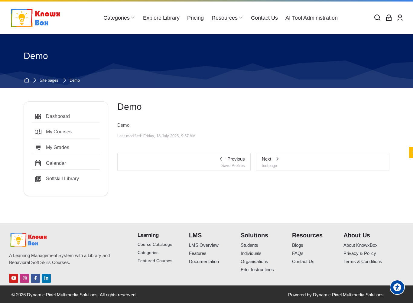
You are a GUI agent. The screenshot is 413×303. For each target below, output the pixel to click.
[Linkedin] (46, 278)
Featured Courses (155, 261)
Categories (148, 252)
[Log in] (389, 18)
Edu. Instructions (257, 269)
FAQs (298, 253)
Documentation (204, 261)
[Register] (400, 18)
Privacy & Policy (359, 253)
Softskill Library (56, 179)
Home (27, 80)
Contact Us (303, 261)
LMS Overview (204, 245)
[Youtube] (13, 278)
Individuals (251, 253)
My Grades (51, 147)
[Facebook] (35, 278)
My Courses (53, 132)
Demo (75, 81)
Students (249, 245)
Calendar (50, 163)
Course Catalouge (155, 244)
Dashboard (52, 116)
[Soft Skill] (35, 18)
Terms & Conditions (362, 261)
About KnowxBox (360, 245)
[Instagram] (24, 278)
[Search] (378, 18)
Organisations (254, 261)
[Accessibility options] (397, 287)
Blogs (297, 245)
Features (198, 253)
